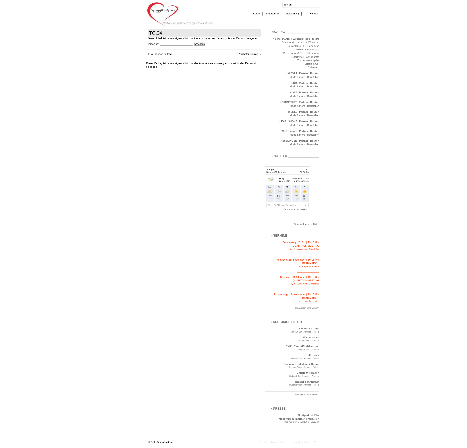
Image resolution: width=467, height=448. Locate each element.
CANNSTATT (289, 102)
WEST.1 (292, 73)
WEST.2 (292, 111)
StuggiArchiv (312, 49)
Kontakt (314, 13)
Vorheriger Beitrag (161, 53)
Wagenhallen (311, 337)
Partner (303, 73)
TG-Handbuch (311, 46)
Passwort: (154, 43)
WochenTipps (302, 38)
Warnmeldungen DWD (306, 224)
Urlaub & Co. (311, 63)
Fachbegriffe (312, 57)
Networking (292, 13)
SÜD (294, 82)
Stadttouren (272, 13)
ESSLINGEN (289, 140)
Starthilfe (297, 57)
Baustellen (313, 77)
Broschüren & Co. (293, 53)
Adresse (307, 332)
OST (294, 92)
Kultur (256, 13)
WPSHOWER (311, 442)
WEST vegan (289, 131)
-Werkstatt (310, 42)
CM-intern (313, 67)
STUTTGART (283, 38)
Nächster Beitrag (248, 53)
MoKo (299, 49)
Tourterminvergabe (308, 60)
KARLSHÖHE (289, 121)
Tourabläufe (294, 46)
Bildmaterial (312, 53)
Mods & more (297, 77)
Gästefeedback (290, 42)
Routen (314, 73)
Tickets (316, 332)
